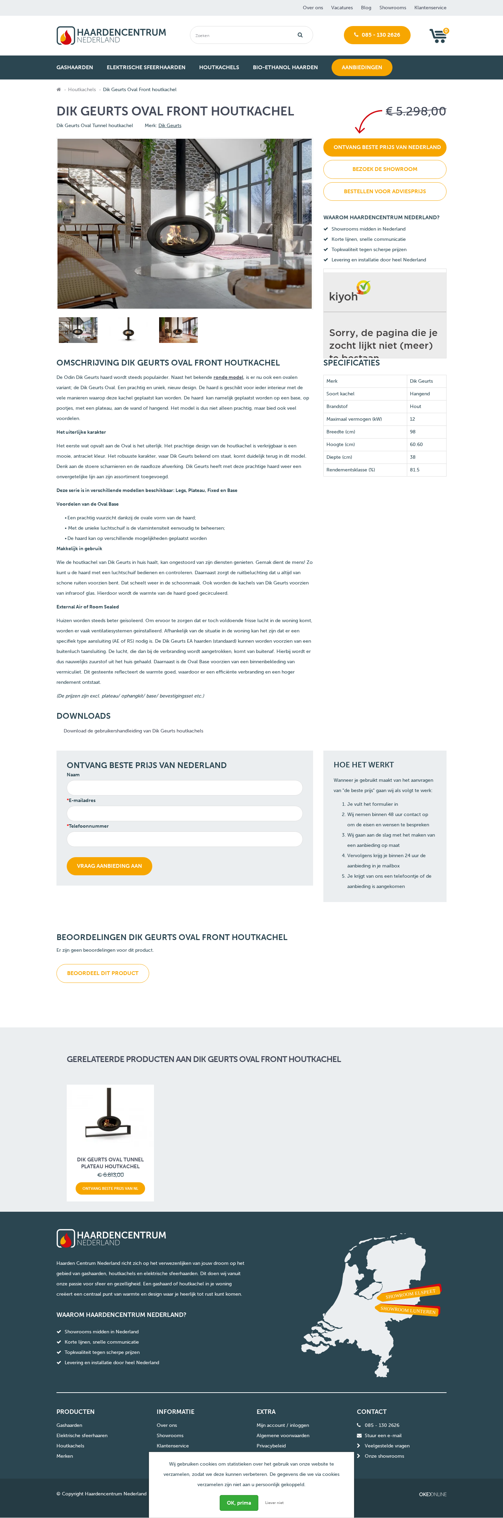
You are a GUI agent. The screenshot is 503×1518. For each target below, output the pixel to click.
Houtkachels (82, 89)
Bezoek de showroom (384, 169)
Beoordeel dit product (103, 973)
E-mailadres (82, 800)
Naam (73, 775)
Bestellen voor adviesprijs (385, 191)
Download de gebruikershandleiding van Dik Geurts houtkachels (133, 731)
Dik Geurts (169, 125)
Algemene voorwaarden (283, 1436)
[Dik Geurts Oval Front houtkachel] (77, 331)
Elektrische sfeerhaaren (81, 1436)
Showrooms (392, 8)
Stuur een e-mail (383, 1436)
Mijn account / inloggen (283, 1425)
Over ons (313, 8)
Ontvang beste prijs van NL (110, 1188)
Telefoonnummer (89, 826)
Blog (366, 8)
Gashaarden (69, 1425)
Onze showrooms (384, 1456)
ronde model (228, 377)
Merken (64, 1456)
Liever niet (274, 1503)
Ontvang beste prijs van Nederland (387, 147)
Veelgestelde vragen (387, 1446)
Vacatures (342, 8)
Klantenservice (430, 8)
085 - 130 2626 (380, 35)
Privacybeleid (271, 1446)
